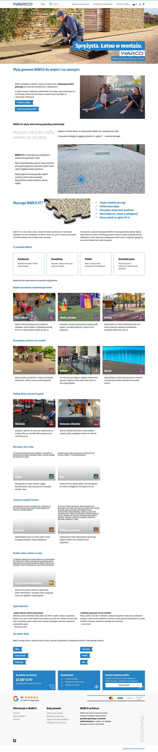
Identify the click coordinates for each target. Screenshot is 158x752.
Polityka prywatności (55, 716)
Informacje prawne (55, 713)
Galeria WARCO (19, 716)
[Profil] (140, 4)
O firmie (16, 713)
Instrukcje (86, 649)
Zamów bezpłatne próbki (26, 109)
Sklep (17, 649)
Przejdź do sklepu (24, 102)
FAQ (83, 662)
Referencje (19, 662)
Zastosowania (20, 656)
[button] (135, 4)
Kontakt (16, 719)
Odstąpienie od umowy (56, 722)
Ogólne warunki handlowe (57, 719)
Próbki (84, 656)
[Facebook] (14, 740)
